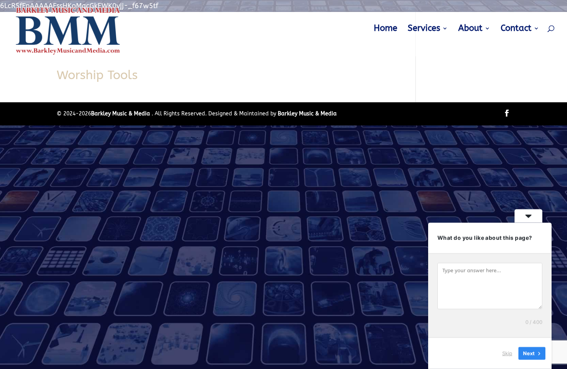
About (470, 29)
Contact (516, 29)
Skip (507, 353)
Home (385, 29)
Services (424, 29)
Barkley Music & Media (121, 113)
